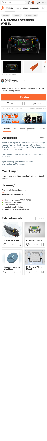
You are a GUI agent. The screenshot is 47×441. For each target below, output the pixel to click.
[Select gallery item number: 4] (36, 263)
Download (24, 97)
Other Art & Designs (31, 15)
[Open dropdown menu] (44, 20)
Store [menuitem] (19, 8)
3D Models (6, 15)
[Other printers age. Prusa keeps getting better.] (23, 118)
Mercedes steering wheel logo (11, 268)
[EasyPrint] (28, 2)
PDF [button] (42, 138)
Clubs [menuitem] (25, 8)
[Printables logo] (2, 8)
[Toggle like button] (4, 244)
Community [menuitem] (34, 8)
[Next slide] (44, 67)
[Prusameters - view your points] (32, 2)
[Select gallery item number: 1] (31, 263)
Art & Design (17, 15)
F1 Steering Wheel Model (34, 268)
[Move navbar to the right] (44, 8)
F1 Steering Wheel (11, 240)
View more (40, 218)
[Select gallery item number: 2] (33, 263)
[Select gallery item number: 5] (38, 263)
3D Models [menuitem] (10, 8)
